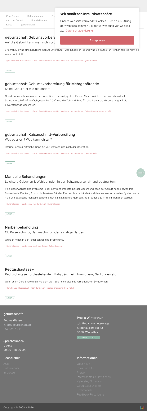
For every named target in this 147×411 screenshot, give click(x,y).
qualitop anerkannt (61, 60)
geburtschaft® (28, 24)
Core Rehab (12, 16)
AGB (6, 363)
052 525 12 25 (12, 329)
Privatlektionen (39, 20)
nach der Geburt (14, 20)
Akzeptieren (97, 40)
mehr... (10, 71)
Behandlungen (35, 16)
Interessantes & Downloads (94, 376)
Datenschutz (11, 368)
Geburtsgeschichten (89, 385)
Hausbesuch (25, 60)
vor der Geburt (77, 60)
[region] (97, 28)
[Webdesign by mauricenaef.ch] (142, 407)
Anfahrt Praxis (87, 338)
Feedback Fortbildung (90, 394)
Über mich (83, 363)
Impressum (10, 372)
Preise (81, 372)
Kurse (9, 24)
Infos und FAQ (86, 368)
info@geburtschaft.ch (17, 324)
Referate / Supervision (91, 381)
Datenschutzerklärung (79, 30)
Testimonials (84, 390)
